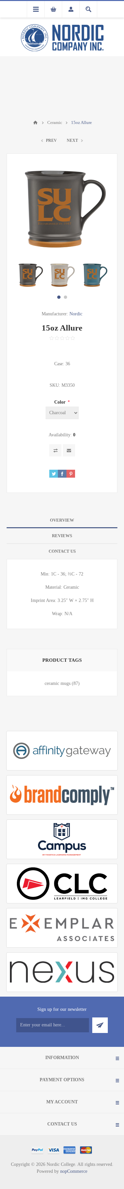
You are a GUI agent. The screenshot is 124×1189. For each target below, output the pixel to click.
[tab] (62, 520)
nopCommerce (73, 1171)
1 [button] (59, 297)
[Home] (35, 122)
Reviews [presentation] (62, 535)
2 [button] (65, 297)
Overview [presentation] (62, 520)
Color (60, 402)
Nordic (75, 313)
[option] (30, 275)
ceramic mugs (57, 683)
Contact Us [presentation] (62, 551)
